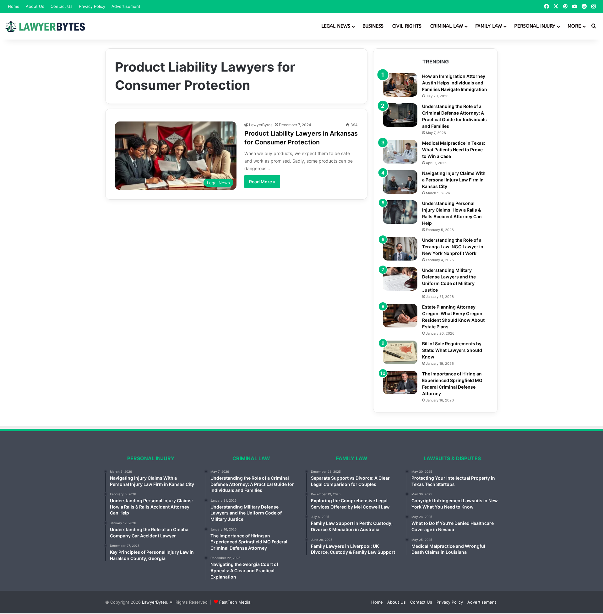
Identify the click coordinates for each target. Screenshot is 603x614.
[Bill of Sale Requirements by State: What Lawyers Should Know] (400, 352)
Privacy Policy (92, 6)
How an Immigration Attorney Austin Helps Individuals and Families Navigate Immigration (454, 82)
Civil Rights (406, 26)
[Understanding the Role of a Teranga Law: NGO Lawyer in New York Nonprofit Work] (400, 249)
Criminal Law (446, 26)
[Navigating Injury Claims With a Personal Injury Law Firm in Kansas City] (400, 182)
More (574, 26)
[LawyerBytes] (45, 26)
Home (13, 6)
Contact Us (62, 6)
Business (372, 26)
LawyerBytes (260, 124)
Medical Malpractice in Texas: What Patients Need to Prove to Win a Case (453, 149)
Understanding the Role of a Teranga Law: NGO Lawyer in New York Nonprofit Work (452, 246)
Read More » (262, 181)
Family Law (488, 26)
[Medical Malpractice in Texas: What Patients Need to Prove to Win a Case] (400, 152)
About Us (35, 6)
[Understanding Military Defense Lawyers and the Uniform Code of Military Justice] (400, 279)
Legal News (335, 26)
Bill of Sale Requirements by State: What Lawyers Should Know (452, 350)
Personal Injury (534, 26)
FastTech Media (234, 602)
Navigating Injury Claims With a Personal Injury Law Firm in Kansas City (454, 179)
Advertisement (125, 6)
